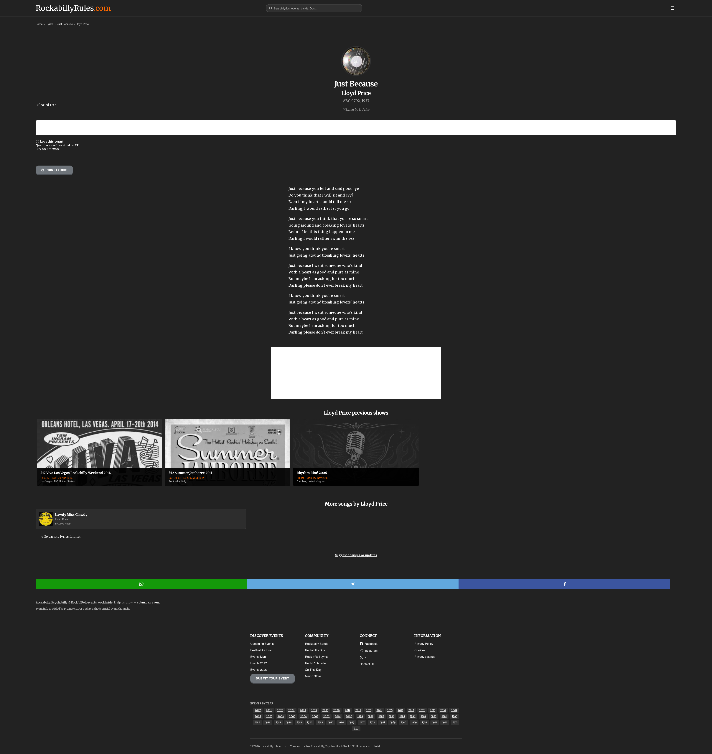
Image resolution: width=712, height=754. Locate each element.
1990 (454, 716)
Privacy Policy (423, 643)
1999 (360, 716)
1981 (330, 722)
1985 (299, 722)
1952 (356, 728)
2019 (347, 710)
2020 (336, 710)
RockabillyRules (73, 8)
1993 (423, 716)
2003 (315, 716)
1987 (278, 722)
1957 (434, 722)
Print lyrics (56, 170)
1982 (320, 722)
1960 (403, 722)
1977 (362, 722)
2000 (349, 716)
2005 (292, 716)
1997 (381, 716)
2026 (269, 710)
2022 (314, 710)
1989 (257, 722)
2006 (281, 716)
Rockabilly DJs (315, 650)
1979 (351, 722)
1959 (414, 722)
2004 (303, 716)
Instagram (371, 650)
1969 (392, 722)
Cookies (419, 650)
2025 (280, 710)
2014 (400, 710)
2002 (326, 716)
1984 (309, 722)
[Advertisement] (356, 373)
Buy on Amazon (47, 149)
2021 (325, 710)
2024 (291, 710)
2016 (379, 710)
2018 (358, 710)
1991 (444, 716)
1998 (370, 716)
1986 (288, 722)
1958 (424, 722)
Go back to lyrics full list (62, 536)
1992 (433, 716)
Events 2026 (258, 669)
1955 (455, 722)
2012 (422, 710)
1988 (268, 722)
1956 (444, 722)
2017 (368, 710)
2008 (258, 716)
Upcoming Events (262, 643)
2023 (303, 710)
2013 (411, 710)
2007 (269, 716)
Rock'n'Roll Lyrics (316, 656)
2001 (338, 716)
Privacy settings (424, 656)
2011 (432, 710)
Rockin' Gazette (315, 663)
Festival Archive (260, 650)
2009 (454, 710)
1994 (413, 716)
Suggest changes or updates (356, 555)
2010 (443, 710)
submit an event (148, 602)
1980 (341, 722)
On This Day (313, 669)
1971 (382, 722)
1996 (391, 716)
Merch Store (313, 676)
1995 (402, 716)
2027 (258, 710)
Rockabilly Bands (316, 643)
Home (39, 24)
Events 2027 (258, 663)
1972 (372, 722)
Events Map (258, 656)
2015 (390, 710)
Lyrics (50, 24)
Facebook (371, 643)
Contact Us (367, 664)
